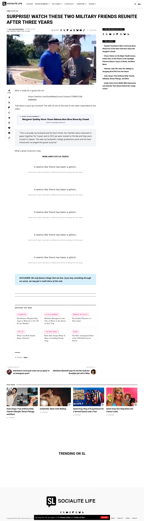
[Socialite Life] (12, 4)
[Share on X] (64, 30)
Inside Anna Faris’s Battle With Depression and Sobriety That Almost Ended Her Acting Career (119, 86)
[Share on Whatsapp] (9, 112)
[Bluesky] (124, 34)
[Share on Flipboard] (67, 30)
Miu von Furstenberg (16, 29)
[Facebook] (103, 34)
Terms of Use (79, 517)
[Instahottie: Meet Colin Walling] (55, 397)
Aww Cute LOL (12, 11)
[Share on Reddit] (70, 30)
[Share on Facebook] (61, 30)
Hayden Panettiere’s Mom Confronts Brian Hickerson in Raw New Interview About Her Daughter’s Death (119, 49)
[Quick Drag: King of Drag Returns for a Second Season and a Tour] (88, 397)
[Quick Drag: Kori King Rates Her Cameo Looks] (121, 397)
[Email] (80, 30)
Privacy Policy (65, 517)
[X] (106, 34)
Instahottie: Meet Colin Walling (53, 409)
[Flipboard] (117, 34)
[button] (104, 517)
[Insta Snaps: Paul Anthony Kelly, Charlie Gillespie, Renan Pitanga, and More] (22, 397)
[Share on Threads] (74, 30)
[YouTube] (110, 34)
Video (25, 357)
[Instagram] (114, 34)
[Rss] (128, 34)
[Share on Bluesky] (77, 30)
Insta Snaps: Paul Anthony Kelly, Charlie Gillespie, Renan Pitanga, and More (21, 411)
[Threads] (121, 34)
